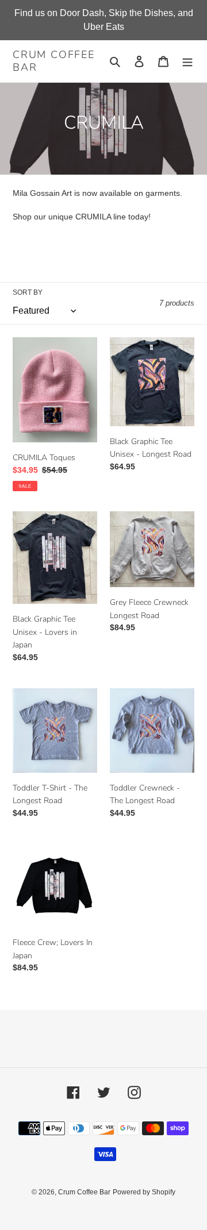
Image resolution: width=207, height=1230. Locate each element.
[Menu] (187, 61)
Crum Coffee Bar (54, 61)
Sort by (28, 292)
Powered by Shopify (144, 1192)
